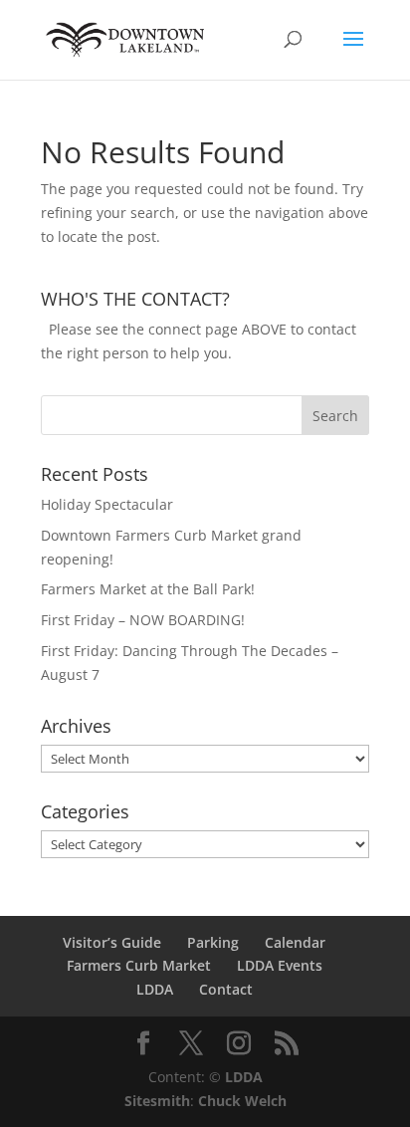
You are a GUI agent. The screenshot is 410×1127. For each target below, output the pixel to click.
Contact (226, 989)
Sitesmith (157, 1100)
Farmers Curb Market (139, 965)
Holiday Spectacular (107, 504)
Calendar (295, 942)
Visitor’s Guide (112, 942)
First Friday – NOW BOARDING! (143, 619)
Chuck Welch (242, 1100)
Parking (213, 942)
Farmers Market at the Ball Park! (148, 588)
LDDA (154, 989)
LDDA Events (279, 965)
